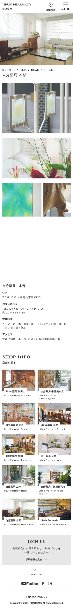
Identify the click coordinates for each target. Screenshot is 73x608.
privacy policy (36, 597)
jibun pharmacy (16, 4)
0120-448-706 (15, 308)
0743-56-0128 (35, 308)
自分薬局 (7, 8)
